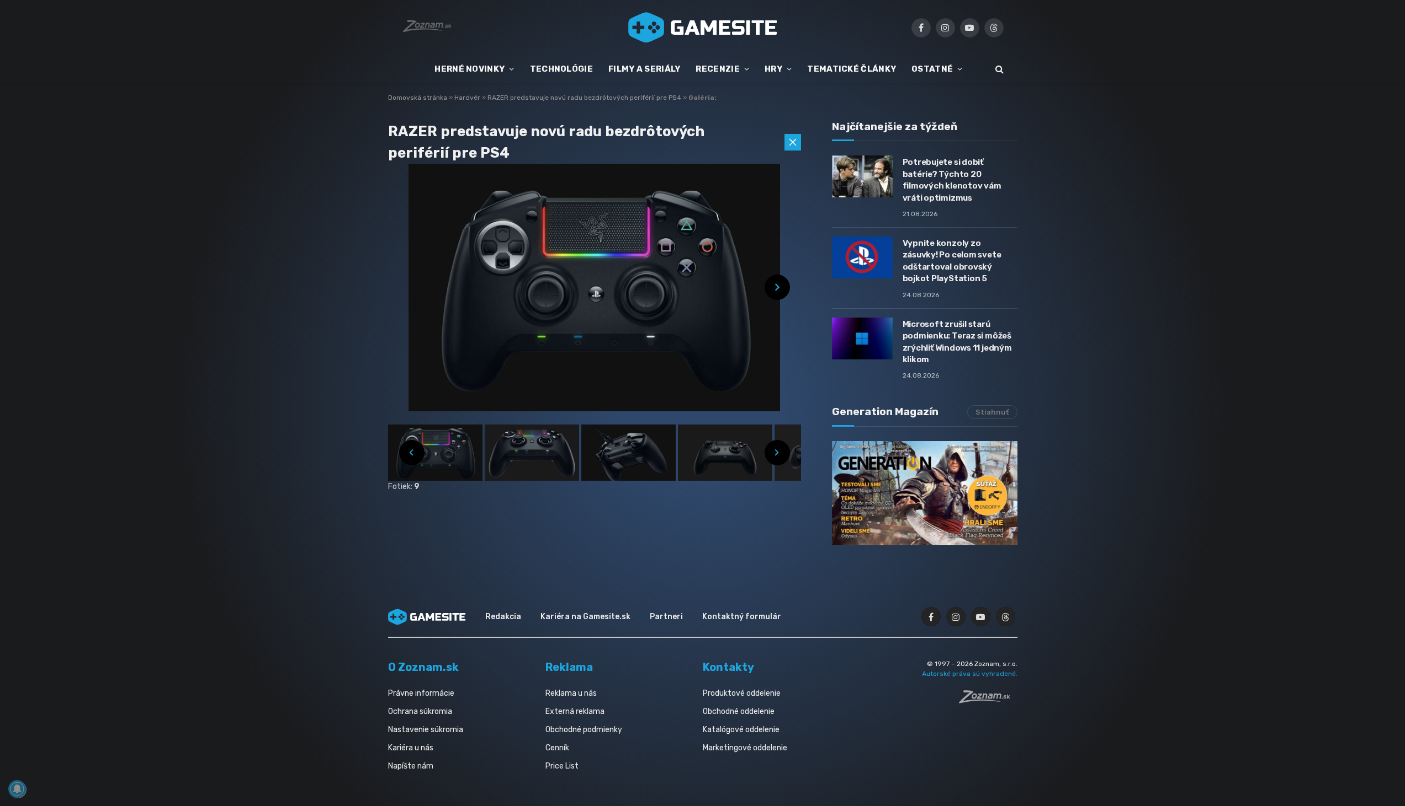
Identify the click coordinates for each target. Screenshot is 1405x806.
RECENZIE (717, 69)
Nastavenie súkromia (425, 729)
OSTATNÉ (932, 69)
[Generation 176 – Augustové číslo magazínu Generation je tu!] (924, 493)
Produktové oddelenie (742, 693)
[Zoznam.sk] (988, 700)
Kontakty (728, 667)
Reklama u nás (571, 693)
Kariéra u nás (410, 748)
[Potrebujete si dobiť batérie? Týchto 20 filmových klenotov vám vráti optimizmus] (862, 176)
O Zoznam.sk (423, 667)
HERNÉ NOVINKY (469, 69)
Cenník (557, 748)
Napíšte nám (410, 766)
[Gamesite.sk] (703, 27)
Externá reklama (575, 711)
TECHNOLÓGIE (561, 69)
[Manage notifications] (17, 789)
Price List (562, 766)
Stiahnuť (992, 412)
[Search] (998, 69)
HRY (773, 69)
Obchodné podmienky (583, 729)
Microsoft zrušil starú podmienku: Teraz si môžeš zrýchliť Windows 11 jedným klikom (957, 341)
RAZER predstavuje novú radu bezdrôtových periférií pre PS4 (585, 97)
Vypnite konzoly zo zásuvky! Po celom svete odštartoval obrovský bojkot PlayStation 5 (952, 260)
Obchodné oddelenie (739, 711)
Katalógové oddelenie (741, 729)
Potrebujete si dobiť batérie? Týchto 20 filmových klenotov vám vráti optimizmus (952, 179)
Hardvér (468, 97)
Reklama (569, 667)
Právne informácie (421, 693)
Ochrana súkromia (420, 711)
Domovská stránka (417, 97)
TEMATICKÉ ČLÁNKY (851, 69)
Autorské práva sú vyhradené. (969, 674)
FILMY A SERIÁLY (644, 69)
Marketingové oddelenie (745, 748)
